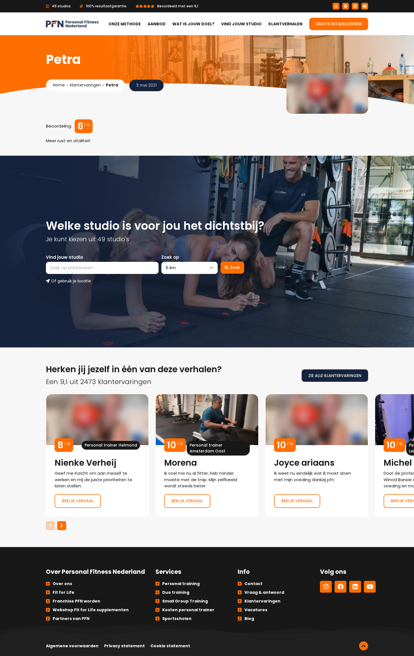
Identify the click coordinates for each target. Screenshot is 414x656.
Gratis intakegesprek (338, 24)
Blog (249, 618)
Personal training (181, 583)
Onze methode (124, 24)
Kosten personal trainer (188, 610)
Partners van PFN (71, 618)
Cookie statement (170, 646)
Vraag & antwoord (264, 592)
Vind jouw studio (241, 24)
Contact (253, 583)
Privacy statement (124, 646)
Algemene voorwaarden (72, 646)
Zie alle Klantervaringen (334, 375)
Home (59, 85)
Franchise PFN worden (76, 601)
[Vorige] (50, 525)
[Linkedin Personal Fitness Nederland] (355, 6)
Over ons (62, 583)
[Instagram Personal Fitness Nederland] (336, 6)
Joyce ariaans (317, 455)
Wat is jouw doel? (193, 24)
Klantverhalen (285, 24)
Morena (207, 455)
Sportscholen (177, 618)
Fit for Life (63, 592)
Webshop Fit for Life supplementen (91, 610)
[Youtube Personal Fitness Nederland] (364, 6)
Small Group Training (185, 601)
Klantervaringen (85, 85)
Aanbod (157, 24)
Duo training (175, 592)
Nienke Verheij (97, 455)
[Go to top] (363, 645)
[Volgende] (61, 525)
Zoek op (170, 257)
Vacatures (255, 610)
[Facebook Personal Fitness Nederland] (345, 6)
